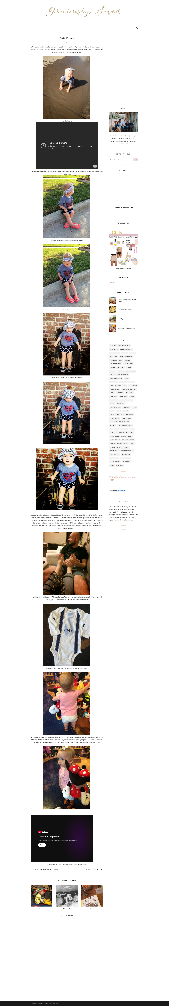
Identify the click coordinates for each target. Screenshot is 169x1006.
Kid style (120, 392)
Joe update (133, 385)
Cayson (129, 367)
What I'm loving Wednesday (119, 374)
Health (112, 411)
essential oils (115, 454)
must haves (114, 356)
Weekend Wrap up (124, 345)
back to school (115, 407)
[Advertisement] (67, 979)
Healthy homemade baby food (128, 319)
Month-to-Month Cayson (126, 371)
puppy (112, 465)
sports (112, 443)
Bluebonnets (126, 418)
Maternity (125, 447)
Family (127, 378)
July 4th (112, 425)
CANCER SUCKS (114, 414)
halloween (126, 407)
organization (114, 418)
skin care (119, 465)
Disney (131, 429)
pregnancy (126, 461)
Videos (123, 436)
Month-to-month (126, 356)
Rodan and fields (127, 450)
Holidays (113, 345)
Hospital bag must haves (125, 432)
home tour (123, 396)
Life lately (120, 367)
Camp (132, 443)
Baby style (113, 396)
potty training (115, 461)
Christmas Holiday (116, 378)
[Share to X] (97, 869)
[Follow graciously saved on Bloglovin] (117, 491)
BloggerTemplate (55, 1003)
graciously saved (128, 440)
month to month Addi (127, 382)
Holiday (112, 371)
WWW (116, 429)
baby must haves (115, 364)
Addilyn (118, 385)
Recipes (112, 367)
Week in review (127, 389)
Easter (112, 392)
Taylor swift (114, 436)
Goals (112, 432)
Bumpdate (113, 360)
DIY (135, 389)
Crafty (112, 403)
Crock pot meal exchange (126, 328)
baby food (113, 400)
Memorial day (114, 450)
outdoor (124, 429)
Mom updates (128, 364)
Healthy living (124, 421)
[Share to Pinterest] (101, 869)
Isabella (125, 353)
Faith (125, 385)
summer (125, 411)
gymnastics (126, 454)
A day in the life (122, 443)
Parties (132, 353)
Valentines (120, 403)
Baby (111, 385)
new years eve (126, 458)
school (131, 396)
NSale (119, 411)
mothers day (114, 458)
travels (127, 360)
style (135, 407)
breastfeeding (115, 440)
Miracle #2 (113, 382)
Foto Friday (40, 874)
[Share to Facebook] (94, 869)
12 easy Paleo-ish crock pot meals (127, 300)
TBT (111, 429)
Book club (113, 421)
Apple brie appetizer (124, 309)
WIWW (130, 436)
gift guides (129, 392)
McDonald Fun (115, 353)
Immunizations (115, 447)
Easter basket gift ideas (124, 268)
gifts (121, 360)
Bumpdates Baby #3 (126, 400)
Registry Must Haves (125, 425)
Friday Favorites (126, 349)
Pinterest (112, 283)
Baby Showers (115, 389)
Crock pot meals (127, 414)
